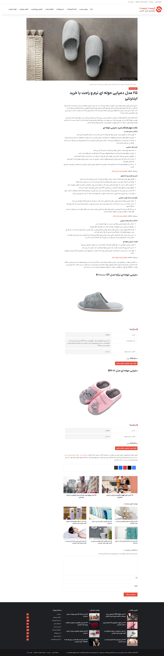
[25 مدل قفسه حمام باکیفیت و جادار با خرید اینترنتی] (126, 513)
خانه (91, 9)
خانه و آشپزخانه (72, 9)
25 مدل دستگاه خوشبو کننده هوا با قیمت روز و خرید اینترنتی (76, 522)
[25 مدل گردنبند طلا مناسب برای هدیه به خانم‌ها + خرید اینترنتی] (94, 642)
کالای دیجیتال (24, 9)
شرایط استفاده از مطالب (141, 2)
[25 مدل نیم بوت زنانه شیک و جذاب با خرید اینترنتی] (132, 642)
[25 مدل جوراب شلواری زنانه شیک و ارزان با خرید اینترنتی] (132, 625)
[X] (129, 468)
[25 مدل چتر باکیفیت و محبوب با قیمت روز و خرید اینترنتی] (94, 625)
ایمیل (136, 586)
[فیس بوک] (134, 468)
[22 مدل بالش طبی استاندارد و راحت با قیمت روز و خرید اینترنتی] (74, 532)
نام (136, 578)
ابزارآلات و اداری (56, 630)
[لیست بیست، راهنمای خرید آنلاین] (150, 9)
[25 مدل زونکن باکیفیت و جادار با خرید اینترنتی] (94, 633)
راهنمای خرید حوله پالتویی (79, 455)
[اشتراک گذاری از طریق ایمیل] (116, 468)
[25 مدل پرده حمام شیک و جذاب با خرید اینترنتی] (126, 532)
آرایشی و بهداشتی (37, 9)
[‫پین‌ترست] (125, 468)
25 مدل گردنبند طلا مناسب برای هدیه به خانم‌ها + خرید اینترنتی (76, 641)
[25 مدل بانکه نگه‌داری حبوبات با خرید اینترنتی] (94, 616)
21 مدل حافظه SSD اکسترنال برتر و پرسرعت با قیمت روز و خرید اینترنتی (116, 615)
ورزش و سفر (83, 9)
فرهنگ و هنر (49, 9)
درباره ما (151, 2)
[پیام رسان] (120, 468)
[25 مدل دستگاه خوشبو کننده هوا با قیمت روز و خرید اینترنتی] (74, 513)
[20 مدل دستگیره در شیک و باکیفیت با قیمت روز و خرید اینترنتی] (132, 633)
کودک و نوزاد (13, 9)
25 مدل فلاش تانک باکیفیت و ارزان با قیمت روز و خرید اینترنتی (101, 542)
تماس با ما (130, 2)
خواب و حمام (120, 84)
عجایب (58, 614)
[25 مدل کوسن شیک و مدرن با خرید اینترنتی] (100, 513)
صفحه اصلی (158, 2)
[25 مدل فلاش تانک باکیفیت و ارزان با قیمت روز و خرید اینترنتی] (100, 532)
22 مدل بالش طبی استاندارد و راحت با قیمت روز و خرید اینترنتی (75, 542)
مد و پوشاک (60, 9)
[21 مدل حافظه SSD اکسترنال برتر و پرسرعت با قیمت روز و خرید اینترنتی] (132, 616)
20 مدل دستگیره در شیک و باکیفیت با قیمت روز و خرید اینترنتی (115, 632)
